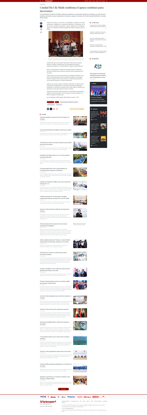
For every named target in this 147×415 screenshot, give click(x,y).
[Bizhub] (63, 397)
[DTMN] (87, 397)
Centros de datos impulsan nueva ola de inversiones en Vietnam (55, 297)
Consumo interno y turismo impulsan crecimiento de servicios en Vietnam (97, 26)
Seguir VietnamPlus (73, 109)
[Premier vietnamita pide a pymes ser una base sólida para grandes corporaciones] (80, 284)
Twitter (41, 26)
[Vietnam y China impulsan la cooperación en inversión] (80, 355)
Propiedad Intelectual (66, 401)
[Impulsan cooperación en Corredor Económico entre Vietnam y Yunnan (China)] (80, 380)
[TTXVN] (43, 397)
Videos (94, 83)
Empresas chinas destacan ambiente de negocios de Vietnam (54, 210)
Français (93, 0)
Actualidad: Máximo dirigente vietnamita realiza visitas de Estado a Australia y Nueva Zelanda (95, 126)
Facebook (41, 23)
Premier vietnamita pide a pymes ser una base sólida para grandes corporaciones (55, 282)
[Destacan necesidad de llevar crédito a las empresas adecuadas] (80, 325)
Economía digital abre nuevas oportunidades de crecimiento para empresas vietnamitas (53, 169)
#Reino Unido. (59, 104)
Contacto (63, 402)
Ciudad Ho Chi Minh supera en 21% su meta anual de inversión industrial (55, 156)
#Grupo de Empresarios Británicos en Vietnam (69, 102)
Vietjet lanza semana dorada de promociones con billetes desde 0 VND (98, 45)
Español (97, 0)
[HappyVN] (103, 397)
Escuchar (95, 119)
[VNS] (71, 397)
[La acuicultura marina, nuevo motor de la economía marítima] (80, 340)
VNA (92, 401)
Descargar (63, 389)
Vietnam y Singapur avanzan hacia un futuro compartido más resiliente (98, 99)
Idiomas (88, 401)
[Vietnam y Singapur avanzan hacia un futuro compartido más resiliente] (98, 91)
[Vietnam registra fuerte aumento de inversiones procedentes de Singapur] (80, 227)
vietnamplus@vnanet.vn (69, 408)
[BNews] (58, 397)
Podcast (95, 109)
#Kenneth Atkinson (51, 104)
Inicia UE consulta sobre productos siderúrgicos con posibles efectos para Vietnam (98, 40)
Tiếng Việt (86, 0)
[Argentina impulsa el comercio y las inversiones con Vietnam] (80, 120)
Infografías (95, 58)
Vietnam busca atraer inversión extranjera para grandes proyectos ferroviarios (56, 143)
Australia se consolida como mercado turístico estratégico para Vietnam (97, 32)
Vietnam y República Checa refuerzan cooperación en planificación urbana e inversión (55, 269)
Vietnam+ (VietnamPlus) (49, 1)
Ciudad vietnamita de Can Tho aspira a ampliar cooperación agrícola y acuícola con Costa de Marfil (54, 197)
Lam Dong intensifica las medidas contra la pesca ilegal (55, 130)
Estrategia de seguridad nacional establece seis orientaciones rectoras (98, 75)
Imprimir (41, 29)
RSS (80, 401)
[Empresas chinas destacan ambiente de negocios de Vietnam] (80, 212)
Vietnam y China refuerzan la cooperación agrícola (54, 309)
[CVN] (79, 397)
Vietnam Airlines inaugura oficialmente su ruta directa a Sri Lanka (56, 365)
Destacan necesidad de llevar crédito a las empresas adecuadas (54, 323)
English (90, 0)
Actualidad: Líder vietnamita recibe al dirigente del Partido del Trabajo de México (95, 114)
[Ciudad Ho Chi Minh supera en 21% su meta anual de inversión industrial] (80, 158)
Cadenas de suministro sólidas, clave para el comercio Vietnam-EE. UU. (55, 183)
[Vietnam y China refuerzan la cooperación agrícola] (80, 312)
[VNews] (48, 397)
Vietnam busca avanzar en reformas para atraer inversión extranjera (53, 253)
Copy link (41, 32)
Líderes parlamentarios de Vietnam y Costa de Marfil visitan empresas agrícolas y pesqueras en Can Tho (55, 241)
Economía (42, 4)
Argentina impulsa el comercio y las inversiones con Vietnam (54, 118)
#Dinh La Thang (50, 102)
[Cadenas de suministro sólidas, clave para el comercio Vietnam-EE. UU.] (80, 185)
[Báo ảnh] (95, 397)
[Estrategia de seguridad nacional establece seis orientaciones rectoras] (98, 66)
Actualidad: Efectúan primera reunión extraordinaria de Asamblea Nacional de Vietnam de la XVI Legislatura (95, 140)
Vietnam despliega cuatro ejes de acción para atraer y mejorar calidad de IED (98, 52)
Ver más (44, 114)
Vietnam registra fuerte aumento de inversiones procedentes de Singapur (53, 225)
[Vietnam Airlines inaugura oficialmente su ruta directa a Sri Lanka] (80, 367)
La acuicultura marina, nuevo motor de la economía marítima (54, 337)
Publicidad (105, 401)
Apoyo (84, 401)
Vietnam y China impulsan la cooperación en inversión (55, 351)
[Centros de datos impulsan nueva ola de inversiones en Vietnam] (80, 299)
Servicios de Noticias (98, 401)
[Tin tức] (53, 397)
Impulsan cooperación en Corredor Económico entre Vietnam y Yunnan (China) (55, 377)
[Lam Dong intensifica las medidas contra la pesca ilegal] (80, 133)
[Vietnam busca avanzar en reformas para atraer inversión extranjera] (80, 256)
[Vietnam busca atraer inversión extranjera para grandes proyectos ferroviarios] (80, 146)
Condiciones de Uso (74, 401)
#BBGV (57, 102)
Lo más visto (95, 22)
